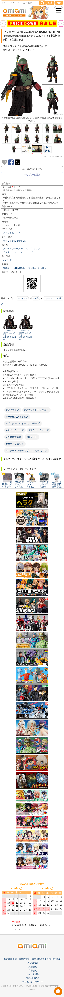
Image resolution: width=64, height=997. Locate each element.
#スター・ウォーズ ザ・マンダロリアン (26, 450)
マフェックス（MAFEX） (15, 241)
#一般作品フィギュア (17, 416)
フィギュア (22, 298)
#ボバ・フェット (15, 443)
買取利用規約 (32, 978)
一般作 (35, 298)
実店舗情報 (32, 962)
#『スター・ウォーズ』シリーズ (23, 423)
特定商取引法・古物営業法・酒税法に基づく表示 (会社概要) (32, 959)
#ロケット (32, 437)
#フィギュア (12, 410)
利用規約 (32, 970)
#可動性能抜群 (13, 437)
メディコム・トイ (11, 233)
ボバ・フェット (10, 260)
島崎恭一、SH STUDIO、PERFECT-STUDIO (24, 268)
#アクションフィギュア (36, 410)
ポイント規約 (32, 974)
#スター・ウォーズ (39, 430)
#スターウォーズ (15, 430)
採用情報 (32, 966)
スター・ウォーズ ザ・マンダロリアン (21, 248)
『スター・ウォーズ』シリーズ (18, 252)
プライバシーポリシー (32, 982)
